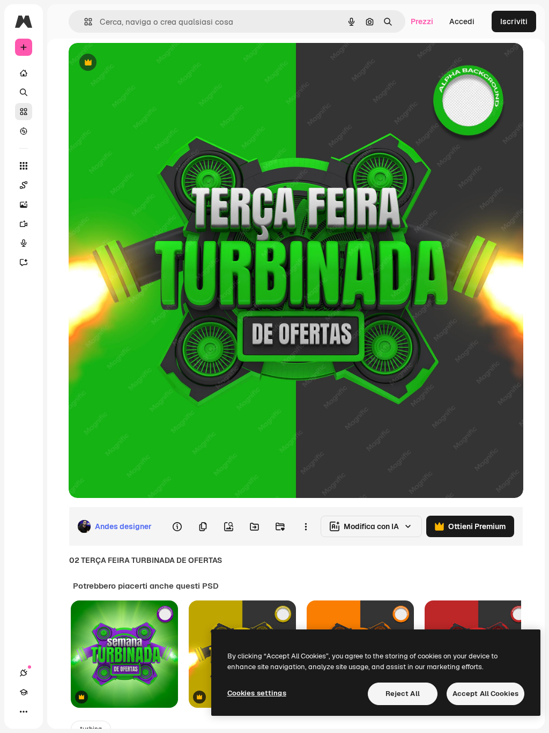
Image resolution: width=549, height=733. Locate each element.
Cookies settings (256, 693)
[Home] (23, 73)
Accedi (461, 21)
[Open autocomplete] (84, 22)
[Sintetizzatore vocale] (23, 243)
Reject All (402, 693)
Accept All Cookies (485, 693)
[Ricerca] (23, 92)
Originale (139, 63)
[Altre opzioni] (305, 526)
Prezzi (422, 21)
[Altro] (23, 711)
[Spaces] (23, 185)
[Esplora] (23, 131)
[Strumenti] (23, 165)
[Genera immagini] (23, 204)
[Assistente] (23, 262)
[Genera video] (23, 223)
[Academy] (23, 692)
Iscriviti (514, 21)
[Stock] (23, 111)
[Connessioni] (23, 672)
